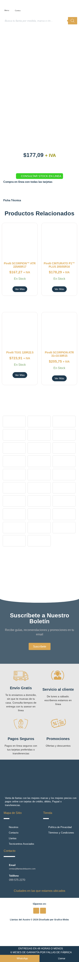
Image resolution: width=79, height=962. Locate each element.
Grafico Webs (61, 919)
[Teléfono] (5, 878)
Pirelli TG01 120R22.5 (19, 352)
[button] (8, 6)
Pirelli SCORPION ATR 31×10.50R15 (59, 354)
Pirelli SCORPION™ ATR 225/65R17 (20, 265)
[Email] (5, 867)
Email (12, 865)
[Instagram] (43, 911)
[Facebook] (36, 911)
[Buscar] (72, 20)
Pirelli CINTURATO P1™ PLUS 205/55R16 (59, 265)
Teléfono (14, 875)
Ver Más (20, 289)
